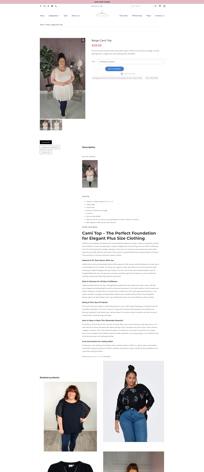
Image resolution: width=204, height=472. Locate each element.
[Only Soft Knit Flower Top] (133, 401)
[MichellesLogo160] (102, 11)
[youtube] (52, 6)
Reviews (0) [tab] (46, 152)
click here (109, 201)
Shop (48, 25)
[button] (83, 40)
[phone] (56, 6)
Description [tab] (46, 142)
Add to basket (114, 69)
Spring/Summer (124, 78)
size (93, 62)
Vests (139, 78)
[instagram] (44, 6)
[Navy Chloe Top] (70, 417)
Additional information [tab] (50, 147)
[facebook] (41, 6)
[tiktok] (48, 6)
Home (42, 25)
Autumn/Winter (110, 78)
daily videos (97, 356)
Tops (135, 78)
